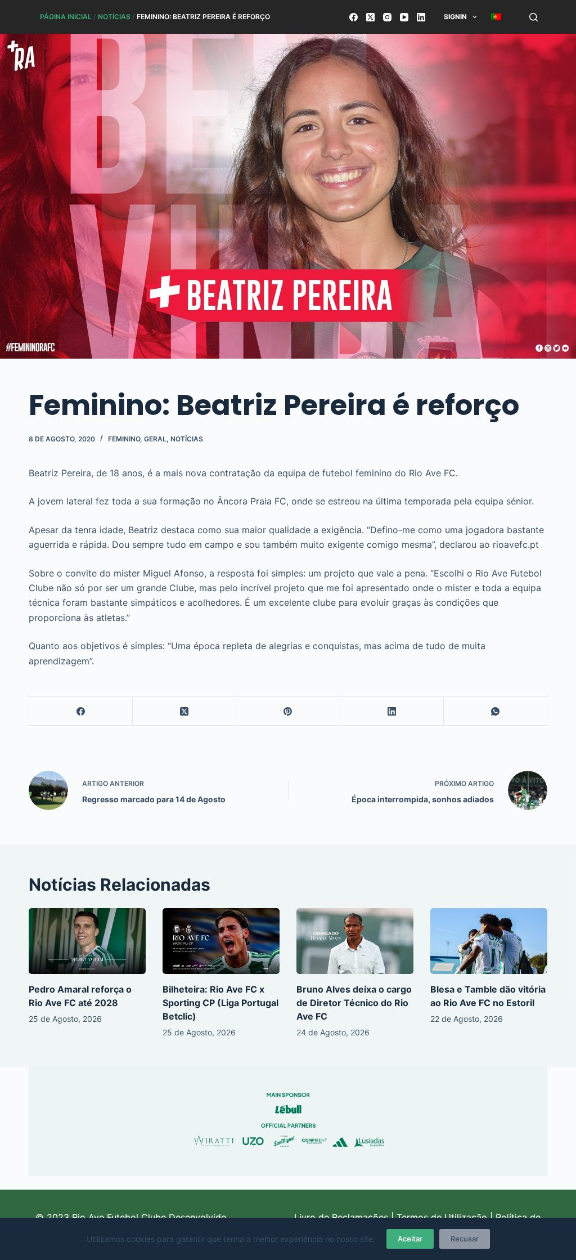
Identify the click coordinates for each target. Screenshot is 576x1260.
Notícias (114, 16)
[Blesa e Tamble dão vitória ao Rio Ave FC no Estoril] (488, 941)
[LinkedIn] (421, 17)
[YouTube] (404, 17)
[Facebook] (353, 17)
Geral (155, 439)
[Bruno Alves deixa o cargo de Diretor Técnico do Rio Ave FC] (354, 941)
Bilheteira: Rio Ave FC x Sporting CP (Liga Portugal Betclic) (220, 1003)
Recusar (465, 1238)
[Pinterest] (288, 711)
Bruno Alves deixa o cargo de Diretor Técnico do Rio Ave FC (354, 1003)
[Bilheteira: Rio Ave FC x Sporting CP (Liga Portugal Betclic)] (221, 941)
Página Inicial (66, 16)
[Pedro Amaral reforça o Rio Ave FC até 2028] (87, 941)
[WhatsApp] (495, 711)
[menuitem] (496, 17)
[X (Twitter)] (370, 17)
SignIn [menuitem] (455, 16)
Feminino (124, 439)
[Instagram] (387, 17)
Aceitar (410, 1238)
